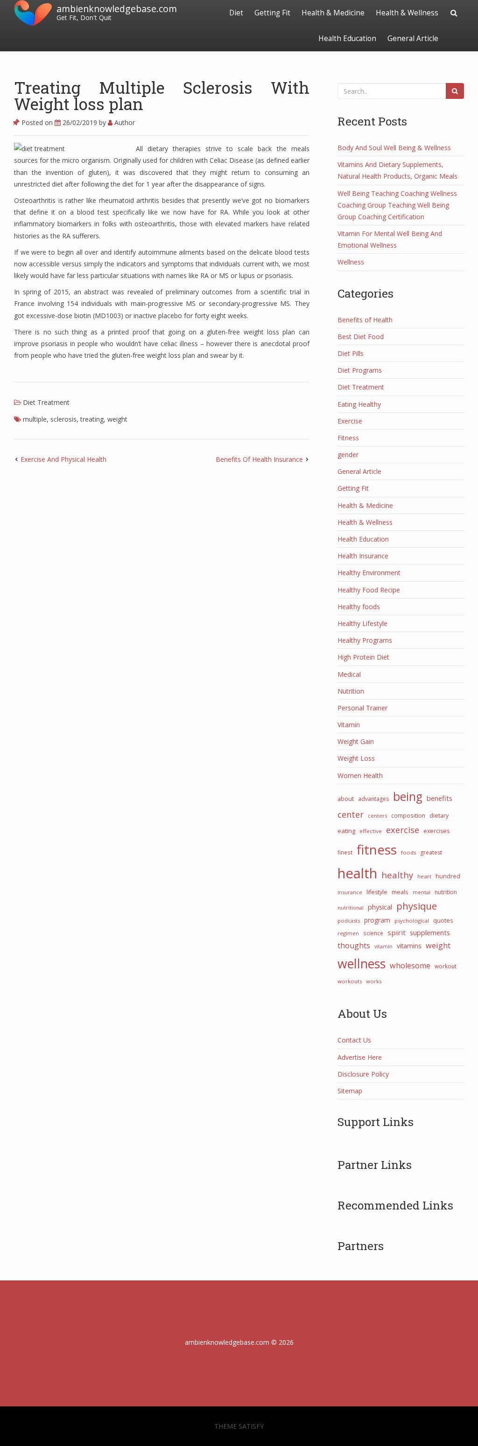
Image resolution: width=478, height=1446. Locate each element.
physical (380, 906)
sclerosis (63, 419)
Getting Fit (272, 13)
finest (344, 852)
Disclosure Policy (363, 1074)
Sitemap (349, 1090)
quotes (443, 920)
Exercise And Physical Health (63, 459)
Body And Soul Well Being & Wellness (394, 147)
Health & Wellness (407, 13)
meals (400, 892)
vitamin (383, 946)
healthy (397, 875)
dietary (439, 816)
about (345, 798)
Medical (349, 674)
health (357, 873)
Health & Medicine (333, 13)
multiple (35, 419)
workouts (349, 981)
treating (92, 419)
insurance (349, 892)
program (377, 920)
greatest (431, 852)
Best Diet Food (360, 336)
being (407, 796)
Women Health (360, 775)
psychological (411, 920)
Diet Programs (359, 370)
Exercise (349, 421)
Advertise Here (359, 1057)
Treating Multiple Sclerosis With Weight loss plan (161, 95)
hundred (448, 876)
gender (347, 454)
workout (446, 966)
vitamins (409, 945)
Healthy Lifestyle (362, 623)
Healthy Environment (369, 572)
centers (377, 815)
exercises (436, 831)
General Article (412, 38)
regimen (348, 933)
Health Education (347, 38)
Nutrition (350, 691)
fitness (377, 849)
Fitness (348, 437)
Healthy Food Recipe (368, 589)
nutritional (350, 907)
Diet (236, 13)
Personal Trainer (362, 707)
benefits (439, 798)
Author (123, 122)
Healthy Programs (364, 640)
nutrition (446, 892)
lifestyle (376, 892)
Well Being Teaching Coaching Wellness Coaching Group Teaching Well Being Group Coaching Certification (397, 205)
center (350, 814)
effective (370, 830)
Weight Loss (356, 758)
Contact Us (354, 1040)
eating (346, 831)
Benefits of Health (365, 319)
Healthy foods (358, 606)
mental (421, 892)
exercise (402, 829)
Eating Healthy (359, 404)
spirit (396, 932)
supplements (430, 932)
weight (117, 419)
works (373, 981)
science (373, 933)
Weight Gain (355, 741)
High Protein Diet (363, 657)
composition (408, 815)
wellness (361, 963)
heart (424, 876)
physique (416, 905)
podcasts (348, 920)
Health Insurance (362, 555)
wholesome (410, 965)
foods (408, 852)
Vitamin (348, 724)
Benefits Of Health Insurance (259, 459)
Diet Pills (350, 353)
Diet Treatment (46, 402)
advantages (373, 799)
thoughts (353, 945)
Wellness (350, 261)
